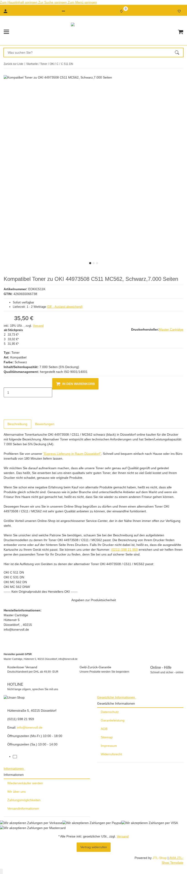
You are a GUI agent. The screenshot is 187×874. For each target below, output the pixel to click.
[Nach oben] (1, 871)
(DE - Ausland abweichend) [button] (65, 306)
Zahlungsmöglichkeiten (24, 800)
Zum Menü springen (82, 2)
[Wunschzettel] (179, 11)
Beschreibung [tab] (17, 424)
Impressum (109, 746)
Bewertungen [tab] (44, 424)
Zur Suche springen (53, 2)
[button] (63, 11)
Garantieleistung (113, 720)
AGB (104, 729)
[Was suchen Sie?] (179, 52)
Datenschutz (110, 712)
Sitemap (107, 737)
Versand (38, 325)
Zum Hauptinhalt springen (19, 2)
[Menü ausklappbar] (6, 31)
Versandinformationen (23, 808)
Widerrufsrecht (111, 754)
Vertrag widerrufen (93, 847)
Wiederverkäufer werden (25, 783)
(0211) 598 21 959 (124, 549)
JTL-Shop (160, 858)
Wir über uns (16, 791)
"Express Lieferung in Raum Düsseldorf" (72, 453)
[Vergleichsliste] (121, 11)
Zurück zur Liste (13, 64)
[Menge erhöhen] (7, 402)
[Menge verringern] (7, 383)
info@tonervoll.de (29, 727)
